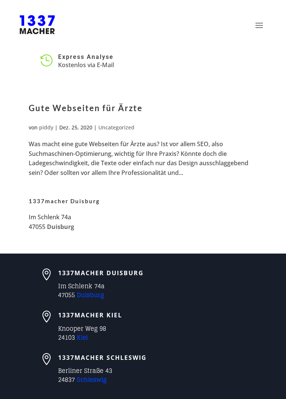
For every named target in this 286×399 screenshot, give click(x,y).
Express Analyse (86, 56)
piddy (46, 127)
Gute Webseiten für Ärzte (86, 108)
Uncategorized (116, 127)
